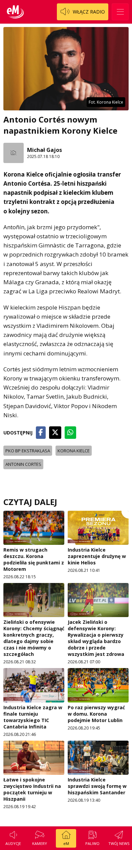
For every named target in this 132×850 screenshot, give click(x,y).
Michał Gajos (44, 150)
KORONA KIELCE (74, 451)
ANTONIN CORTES (23, 464)
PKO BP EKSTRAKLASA (27, 451)
